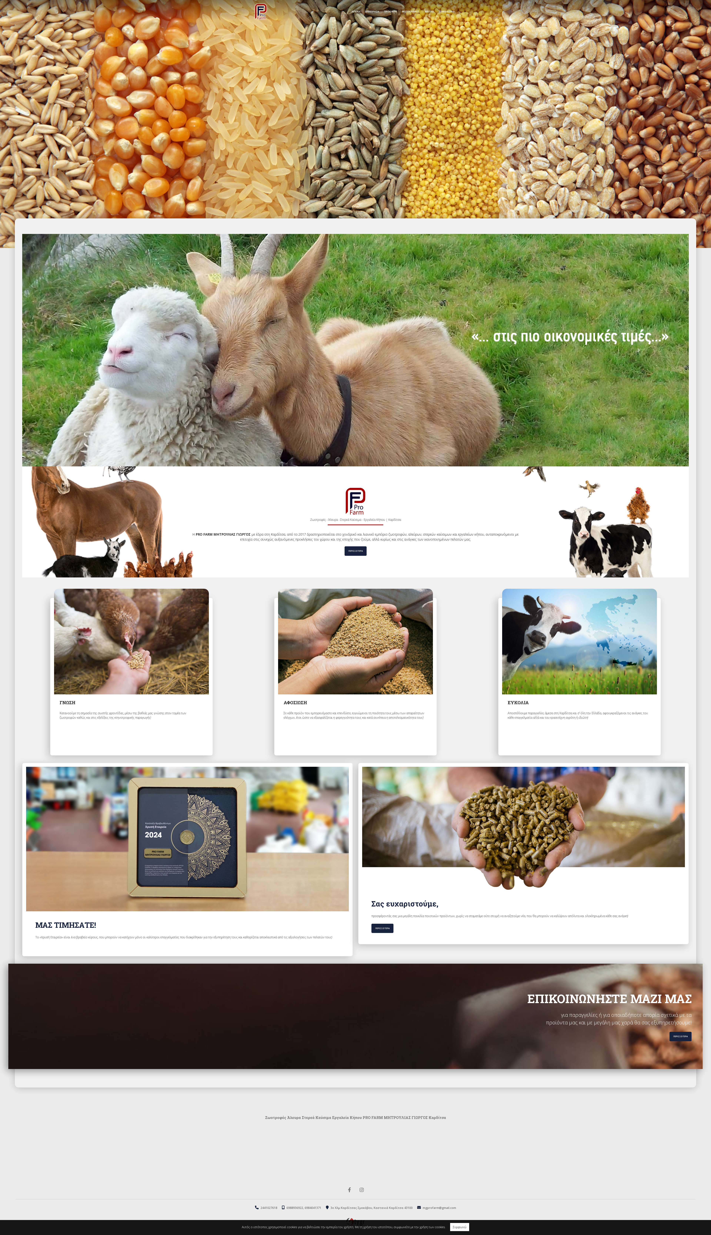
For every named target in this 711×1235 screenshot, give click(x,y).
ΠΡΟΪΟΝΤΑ (390, 11)
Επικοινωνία (447, 11)
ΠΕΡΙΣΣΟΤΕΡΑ (355, 550)
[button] (72, 350)
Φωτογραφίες (411, 11)
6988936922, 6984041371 (303, 1208)
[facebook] (349, 1190)
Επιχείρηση (372, 11)
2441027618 (269, 1208)
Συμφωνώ (459, 1227)
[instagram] (362, 1190)
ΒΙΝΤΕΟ (429, 11)
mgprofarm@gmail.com (439, 1208)
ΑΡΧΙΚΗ (356, 11)
